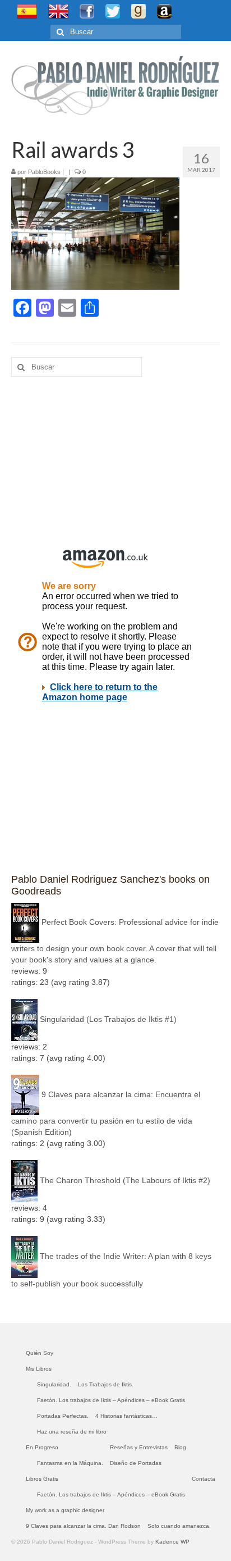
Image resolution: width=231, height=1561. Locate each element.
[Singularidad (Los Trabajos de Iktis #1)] (24, 1019)
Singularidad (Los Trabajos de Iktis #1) (108, 1019)
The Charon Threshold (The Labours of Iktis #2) (125, 1180)
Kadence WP (172, 1542)
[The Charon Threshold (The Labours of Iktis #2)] (24, 1180)
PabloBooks (44, 171)
